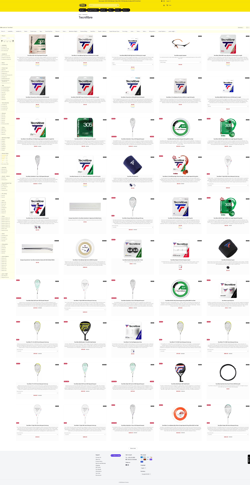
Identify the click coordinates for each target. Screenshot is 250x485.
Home (80, 14)
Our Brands (98, 469)
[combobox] (104, 5)
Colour (113, 62)
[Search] (117, 5)
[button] (247, 27)
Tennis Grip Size (210, 183)
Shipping (98, 465)
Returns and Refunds (101, 463)
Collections (84, 14)
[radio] (131, 185)
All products (98, 471)
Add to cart (37, 47)
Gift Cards (98, 467)
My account (98, 475)
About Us (98, 459)
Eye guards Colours (163, 60)
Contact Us (98, 457)
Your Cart (98, 473)
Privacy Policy (99, 461)
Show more (133, 448)
